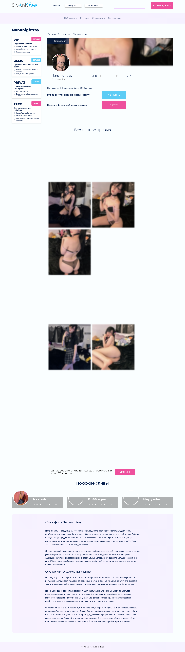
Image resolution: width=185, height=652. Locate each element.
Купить (114, 95)
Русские (84, 18)
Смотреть (125, 472)
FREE (36, 103)
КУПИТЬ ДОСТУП (162, 5)
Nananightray (59, 41)
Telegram (72, 5)
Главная (55, 5)
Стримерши (98, 18)
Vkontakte (92, 5)
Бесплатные (114, 18)
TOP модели (70, 18)
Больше (36, 39)
